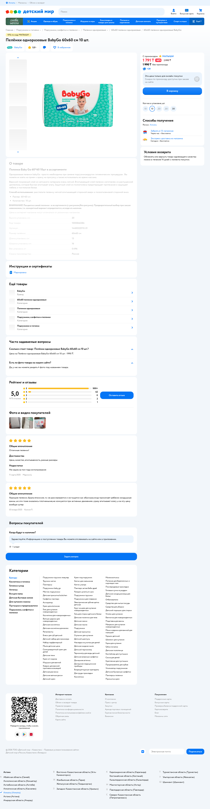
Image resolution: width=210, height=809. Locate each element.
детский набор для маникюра (56, 639)
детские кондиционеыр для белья (118, 595)
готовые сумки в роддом (116, 590)
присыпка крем (113, 679)
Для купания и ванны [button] (19, 601)
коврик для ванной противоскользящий (52, 667)
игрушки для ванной (52, 662)
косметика (79, 677)
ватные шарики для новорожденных (51, 620)
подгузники (79, 628)
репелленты (48, 632)
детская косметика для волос (56, 628)
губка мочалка (112, 647)
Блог (157, 713)
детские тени (49, 655)
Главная (9, 30)
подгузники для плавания (85, 599)
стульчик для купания (83, 635)
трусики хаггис (49, 581)
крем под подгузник (83, 577)
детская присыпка (82, 632)
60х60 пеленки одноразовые (126, 30)
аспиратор (48, 602)
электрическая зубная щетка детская (86, 603)
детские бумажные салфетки (118, 672)
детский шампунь (82, 639)
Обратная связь (62, 716)
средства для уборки (115, 607)
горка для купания (113, 643)
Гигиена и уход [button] (16, 585)
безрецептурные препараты (86, 670)
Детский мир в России (16, 752)
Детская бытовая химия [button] (21, 597)
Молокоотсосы (112, 577)
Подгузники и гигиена (27, 30)
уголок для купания (114, 614)
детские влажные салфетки (86, 657)
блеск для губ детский (52, 635)
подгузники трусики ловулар (56, 577)
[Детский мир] (30, 11)
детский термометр (83, 650)
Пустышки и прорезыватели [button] (23, 605)
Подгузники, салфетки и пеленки (61, 30)
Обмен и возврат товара (66, 702)
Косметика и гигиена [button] (19, 581)
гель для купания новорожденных (50, 610)
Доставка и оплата (63, 699)
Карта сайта (60, 719)
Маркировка (20, 272)
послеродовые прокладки (117, 587)
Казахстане (31, 752)
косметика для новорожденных (57, 615)
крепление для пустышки (117, 661)
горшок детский (113, 636)
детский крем (49, 679)
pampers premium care (84, 592)
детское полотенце (114, 650)
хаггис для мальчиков (83, 581)
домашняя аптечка (82, 660)
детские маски (80, 621)
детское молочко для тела (85, 617)
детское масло (80, 625)
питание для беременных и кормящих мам (118, 582)
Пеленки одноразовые (94, 30)
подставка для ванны (115, 621)
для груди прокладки (83, 673)
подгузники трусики (83, 595)
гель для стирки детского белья (87, 614)
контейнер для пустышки (117, 654)
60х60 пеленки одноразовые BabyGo (162, 30)
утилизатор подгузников (116, 668)
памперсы (47, 585)
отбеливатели (112, 600)
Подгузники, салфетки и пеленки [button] (21, 611)
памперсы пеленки (114, 675)
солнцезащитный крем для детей (54, 650)
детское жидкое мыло (84, 646)
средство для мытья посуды (118, 603)
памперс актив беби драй (85, 588)
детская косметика (51, 625)
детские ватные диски (53, 675)
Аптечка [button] (13, 589)
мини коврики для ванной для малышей (119, 631)
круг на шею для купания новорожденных (85, 609)
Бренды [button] (13, 577)
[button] (196, 21)
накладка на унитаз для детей (87, 642)
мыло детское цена (51, 646)
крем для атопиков (51, 606)
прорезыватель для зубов (117, 665)
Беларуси (42, 752)
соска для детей (113, 657)
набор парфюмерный (52, 642)
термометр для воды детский (87, 653)
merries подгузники (51, 592)
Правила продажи (63, 706)
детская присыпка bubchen (55, 595)
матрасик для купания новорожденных (115, 625)
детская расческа (50, 672)
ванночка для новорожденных (119, 617)
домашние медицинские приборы (85, 665)
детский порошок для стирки (119, 610)
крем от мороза (50, 659)
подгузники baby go (52, 588)
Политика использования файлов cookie (73, 713)
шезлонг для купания (115, 640)
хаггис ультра (80, 585)
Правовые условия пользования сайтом (61, 750)
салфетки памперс (51, 599)
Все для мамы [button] (16, 593)
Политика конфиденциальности (69, 709)
